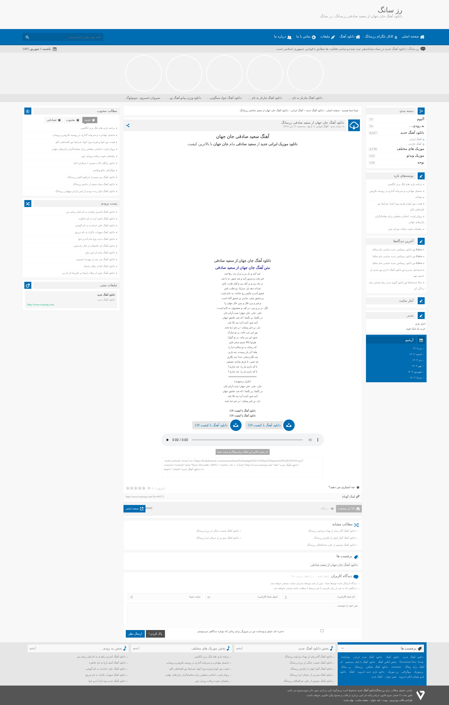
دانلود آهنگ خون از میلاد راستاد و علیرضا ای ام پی (88, 272)
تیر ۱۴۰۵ (417, 348)
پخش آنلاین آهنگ (387, 661)
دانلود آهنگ (347, 36)
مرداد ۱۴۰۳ (416, 377)
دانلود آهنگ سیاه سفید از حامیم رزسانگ (94, 184)
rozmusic (396, 666)
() (150, 508)
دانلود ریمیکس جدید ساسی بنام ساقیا (392, 249)
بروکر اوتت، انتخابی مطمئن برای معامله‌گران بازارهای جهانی (83, 149)
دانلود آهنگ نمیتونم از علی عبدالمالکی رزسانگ (331, 544)
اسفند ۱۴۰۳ (415, 354)
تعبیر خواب (390, 676)
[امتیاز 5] (144, 488)
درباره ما (280, 36)
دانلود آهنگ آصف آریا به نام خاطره (97, 218)
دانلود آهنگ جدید (315, 110)
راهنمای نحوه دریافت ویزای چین (405, 228)
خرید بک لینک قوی (415, 328)
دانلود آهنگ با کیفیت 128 (211, 425)
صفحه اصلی (410, 36)
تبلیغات (325, 36)
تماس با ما (303, 36)
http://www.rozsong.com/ (40, 304)
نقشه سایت (361, 700)
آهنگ (351, 671)
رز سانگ (346, 666)
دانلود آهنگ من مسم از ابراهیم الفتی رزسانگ (91, 177)
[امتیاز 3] (136, 488)
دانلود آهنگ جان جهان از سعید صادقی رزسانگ (312, 122)
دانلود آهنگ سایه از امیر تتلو (100, 252)
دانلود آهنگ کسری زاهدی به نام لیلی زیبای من (90, 211)
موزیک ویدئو (415, 155)
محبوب (70, 120)
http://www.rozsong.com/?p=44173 (145, 496)
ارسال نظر (135, 633)
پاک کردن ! (155, 633)
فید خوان (375, 700)
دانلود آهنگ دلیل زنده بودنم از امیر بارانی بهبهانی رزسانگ (85, 191)
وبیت (384, 700)
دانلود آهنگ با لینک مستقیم (360, 661)
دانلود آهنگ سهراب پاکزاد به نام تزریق (95, 232)
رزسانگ (359, 666)
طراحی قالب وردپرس (401, 700)
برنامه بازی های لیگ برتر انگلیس (405, 184)
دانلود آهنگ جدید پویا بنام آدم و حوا (96, 238)
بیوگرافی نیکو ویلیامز (104, 170)
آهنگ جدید (376, 676)
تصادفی (52, 120)
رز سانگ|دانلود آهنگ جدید (370, 690)
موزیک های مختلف (410, 149)
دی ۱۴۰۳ (417, 360)
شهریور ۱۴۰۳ (415, 371)
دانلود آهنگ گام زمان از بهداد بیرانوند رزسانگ (332, 530)
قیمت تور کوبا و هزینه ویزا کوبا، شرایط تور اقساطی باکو (85, 142)
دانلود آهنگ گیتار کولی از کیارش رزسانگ (335, 537)
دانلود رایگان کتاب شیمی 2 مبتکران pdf (94, 163)
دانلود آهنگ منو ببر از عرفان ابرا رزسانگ (217, 537)
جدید (88, 120)
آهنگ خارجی (414, 143)
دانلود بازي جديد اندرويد (371, 671)
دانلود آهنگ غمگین (377, 666)
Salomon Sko (415, 282)
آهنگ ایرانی (297, 110)
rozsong (345, 657)
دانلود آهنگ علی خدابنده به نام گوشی (95, 225)
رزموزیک (418, 671)
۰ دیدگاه (325, 508)
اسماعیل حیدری (413, 269)
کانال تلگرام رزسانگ (379, 36)
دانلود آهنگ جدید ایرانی (367, 657)
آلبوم (420, 119)
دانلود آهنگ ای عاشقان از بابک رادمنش (94, 245)
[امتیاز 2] (132, 488)
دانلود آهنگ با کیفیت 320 (264, 425)
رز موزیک (393, 671)
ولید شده (348, 700)
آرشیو (239, 648)
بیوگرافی (406, 671)
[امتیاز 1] (128, 488)
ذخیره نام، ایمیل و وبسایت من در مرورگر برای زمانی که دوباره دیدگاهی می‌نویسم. (240, 631)
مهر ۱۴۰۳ (417, 365)
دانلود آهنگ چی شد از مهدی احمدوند (95, 259)
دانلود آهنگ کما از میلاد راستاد (99, 266)
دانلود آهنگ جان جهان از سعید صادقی (334, 565)
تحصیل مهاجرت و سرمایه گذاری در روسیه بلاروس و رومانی (83, 135)
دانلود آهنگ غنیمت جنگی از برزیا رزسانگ (217, 530)
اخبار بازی (420, 323)
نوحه (420, 162)
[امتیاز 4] (140, 488)
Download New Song (411, 661)
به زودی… (416, 126)
